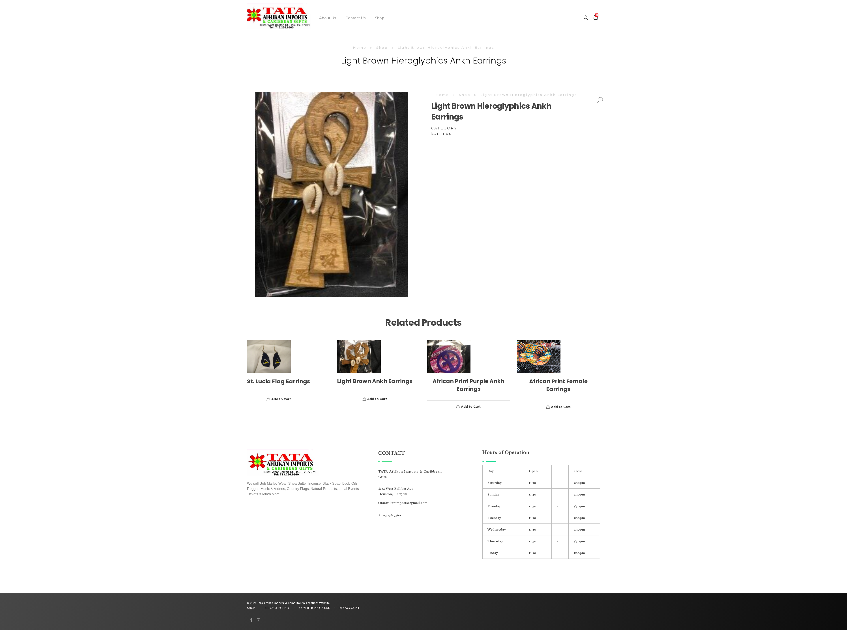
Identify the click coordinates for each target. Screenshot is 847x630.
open (600, 100)
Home (359, 47)
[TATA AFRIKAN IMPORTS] (279, 17)
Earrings (441, 133)
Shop (382, 47)
